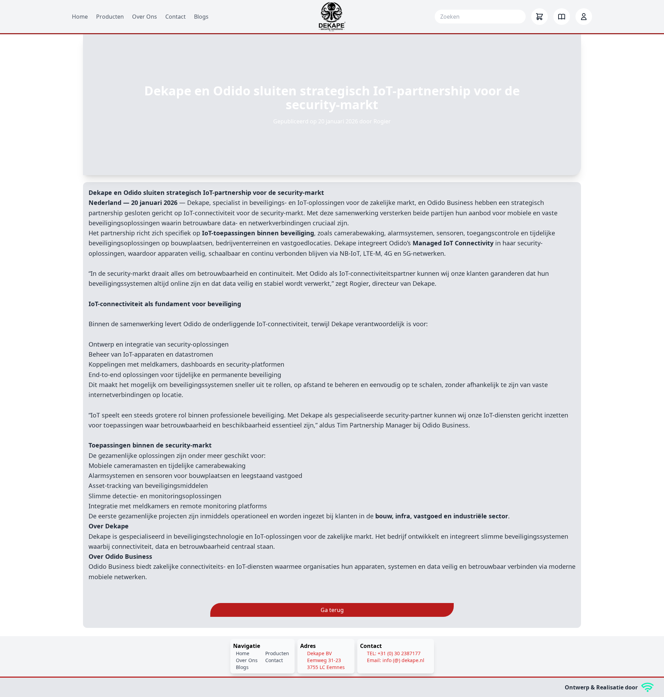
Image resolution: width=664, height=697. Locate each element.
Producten (110, 16)
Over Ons (144, 16)
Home (80, 16)
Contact (175, 16)
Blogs (201, 16)
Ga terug (332, 610)
